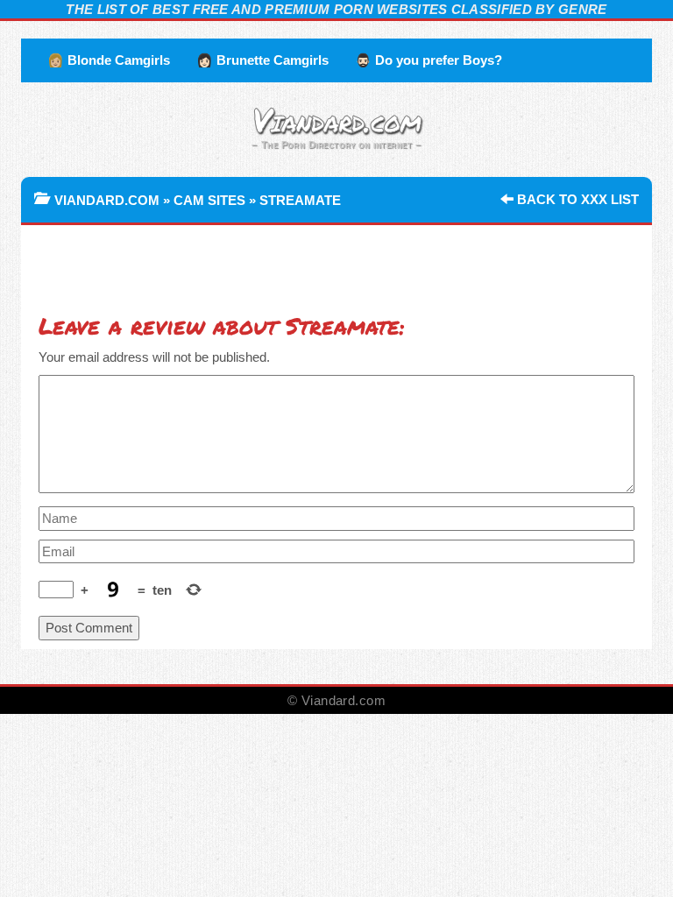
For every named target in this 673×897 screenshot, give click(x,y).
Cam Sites (209, 200)
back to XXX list (576, 199)
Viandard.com (336, 119)
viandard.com (106, 200)
